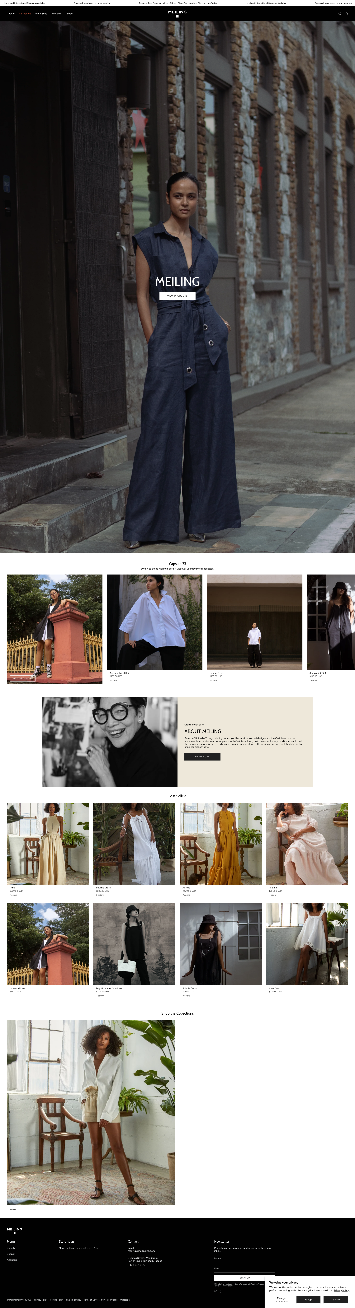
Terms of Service (221, 1286)
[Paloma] (307, 844)
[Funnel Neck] (254, 622)
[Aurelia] (221, 844)
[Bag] (346, 13)
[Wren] (91, 1112)
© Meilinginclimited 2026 (19, 1299)
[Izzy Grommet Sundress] (134, 944)
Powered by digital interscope (115, 1299)
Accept (308, 1299)
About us (12, 1259)
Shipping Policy (73, 1299)
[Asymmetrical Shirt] (154, 622)
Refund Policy (56, 1299)
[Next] (351, 622)
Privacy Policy (264, 1284)
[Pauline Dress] (134, 844)
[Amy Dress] (307, 944)
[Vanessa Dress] (48, 944)
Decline (335, 1299)
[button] (11, 13)
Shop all (11, 1253)
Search (11, 1247)
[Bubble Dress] (221, 944)
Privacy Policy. (341, 1290)
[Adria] (48, 844)
